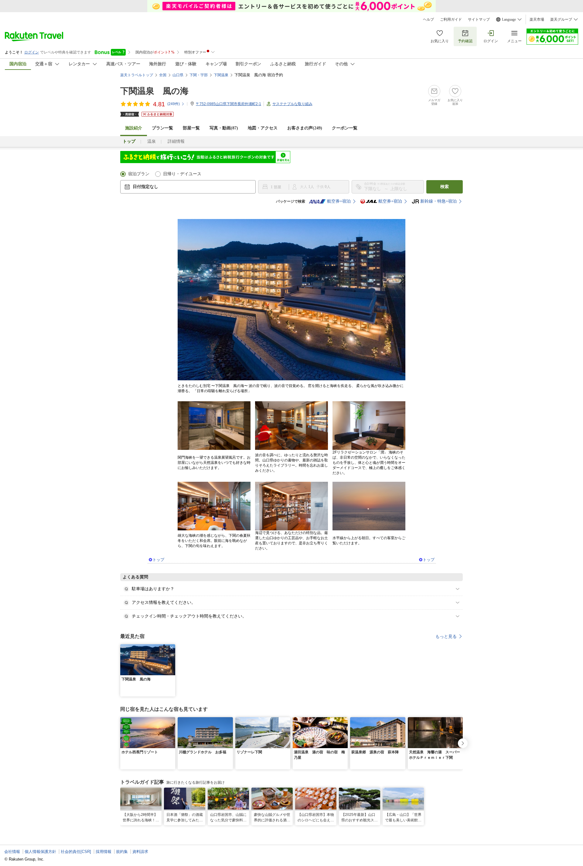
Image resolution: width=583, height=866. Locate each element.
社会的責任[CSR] (76, 851)
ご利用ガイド (451, 19)
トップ (158, 559)
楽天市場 (537, 19)
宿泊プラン (138, 174)
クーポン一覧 (344, 128)
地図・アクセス (263, 128)
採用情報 (103, 851)
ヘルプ (428, 19)
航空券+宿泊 (339, 201)
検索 (444, 186)
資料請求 (140, 851)
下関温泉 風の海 (154, 91)
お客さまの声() (304, 128)
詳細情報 (176, 141)
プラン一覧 (162, 128)
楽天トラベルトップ (136, 75)
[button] (171, 648)
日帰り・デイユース (182, 174)
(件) (173, 104)
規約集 (122, 851)
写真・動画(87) (224, 128)
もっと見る (446, 636)
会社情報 (12, 851)
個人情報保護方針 (40, 851)
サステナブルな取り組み (292, 104)
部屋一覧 (191, 128)
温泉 (151, 141)
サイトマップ (479, 19)
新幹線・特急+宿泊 (438, 201)
